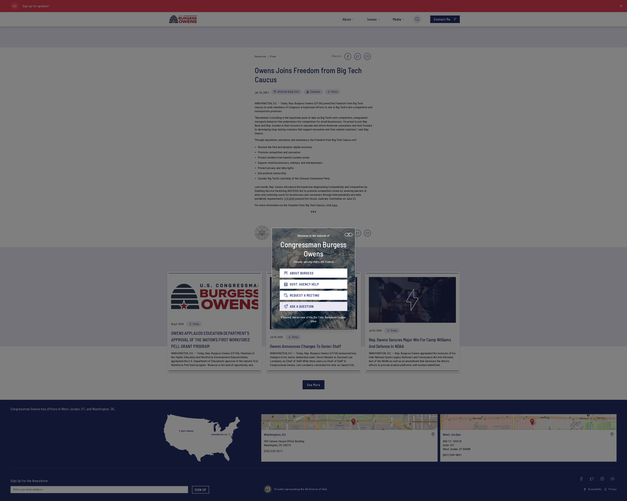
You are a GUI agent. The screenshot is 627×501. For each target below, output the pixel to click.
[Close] (349, 234)
